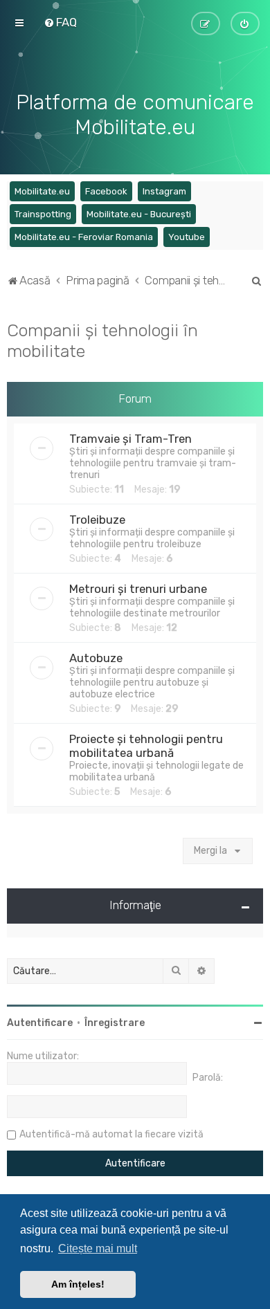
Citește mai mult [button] (97, 1248)
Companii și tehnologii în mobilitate (102, 340)
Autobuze (96, 658)
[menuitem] (60, 22)
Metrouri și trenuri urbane (138, 589)
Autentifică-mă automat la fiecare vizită (111, 1134)
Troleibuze (97, 520)
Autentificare (40, 1023)
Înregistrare (114, 1023)
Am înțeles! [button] (78, 1284)
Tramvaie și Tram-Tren (130, 439)
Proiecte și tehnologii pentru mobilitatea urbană (146, 746)
